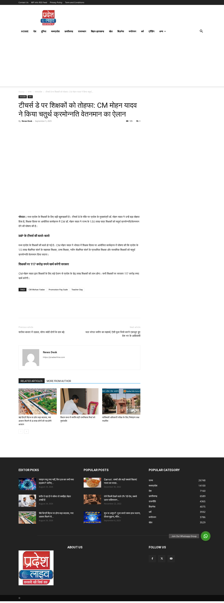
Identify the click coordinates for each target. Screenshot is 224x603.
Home (25, 31)
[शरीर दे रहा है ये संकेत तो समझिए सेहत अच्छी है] (27, 501)
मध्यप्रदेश (55, 31)
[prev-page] (21, 431)
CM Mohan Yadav (37, 289)
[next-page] (26, 431)
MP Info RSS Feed (39, 2)
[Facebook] (22, 128)
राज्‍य (29, 91)
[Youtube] (171, 558)
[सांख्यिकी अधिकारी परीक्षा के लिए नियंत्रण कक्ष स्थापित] (121, 401)
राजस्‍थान (82, 31)
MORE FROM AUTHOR (59, 381)
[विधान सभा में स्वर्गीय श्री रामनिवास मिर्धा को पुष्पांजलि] (79, 401)
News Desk (27, 121)
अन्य (161, 31)
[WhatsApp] (46, 128)
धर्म (142, 31)
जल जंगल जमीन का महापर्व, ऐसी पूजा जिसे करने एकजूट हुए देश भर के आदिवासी (112, 334)
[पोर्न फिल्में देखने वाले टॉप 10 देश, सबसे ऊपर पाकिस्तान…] (92, 499)
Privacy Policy (56, 2)
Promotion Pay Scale (58, 289)
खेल (111, 31)
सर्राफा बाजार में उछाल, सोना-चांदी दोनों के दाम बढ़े (41, 332)
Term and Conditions (74, 2)
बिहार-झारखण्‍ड (97, 31)
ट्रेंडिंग (151, 31)
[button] (201, 31)
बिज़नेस (120, 31)
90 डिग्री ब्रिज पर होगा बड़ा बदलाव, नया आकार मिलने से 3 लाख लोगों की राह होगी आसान (35, 421)
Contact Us (23, 2)
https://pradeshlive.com (54, 357)
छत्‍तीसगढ (69, 31)
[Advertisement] (112, 61)
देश (34, 31)
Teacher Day (77, 289)
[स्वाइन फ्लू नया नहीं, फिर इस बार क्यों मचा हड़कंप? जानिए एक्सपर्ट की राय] (27, 484)
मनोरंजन (132, 31)
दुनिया (43, 31)
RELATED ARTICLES (32, 381)
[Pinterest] (38, 128)
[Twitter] (30, 128)
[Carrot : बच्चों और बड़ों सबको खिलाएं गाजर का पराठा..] (92, 483)
